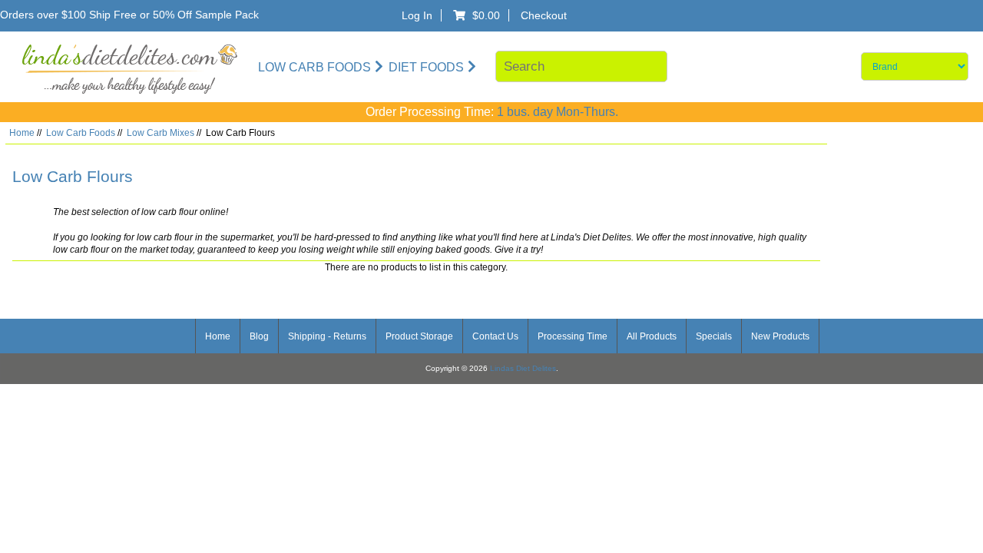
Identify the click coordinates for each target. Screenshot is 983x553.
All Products (652, 336)
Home (22, 132)
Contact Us (495, 336)
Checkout (544, 15)
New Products (780, 336)
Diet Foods (426, 67)
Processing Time (572, 336)
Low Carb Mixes (160, 132)
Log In (417, 15)
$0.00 (488, 15)
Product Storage (419, 336)
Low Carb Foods (80, 132)
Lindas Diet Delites (523, 368)
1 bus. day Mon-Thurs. (557, 111)
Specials (714, 336)
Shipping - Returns (327, 336)
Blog (259, 336)
